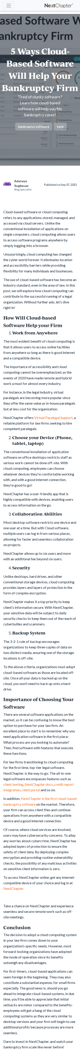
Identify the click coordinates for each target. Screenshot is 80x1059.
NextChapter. (13, 888)
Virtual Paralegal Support (53, 417)
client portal (31, 790)
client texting (13, 784)
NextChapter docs (39, 784)
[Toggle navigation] (8, 5)
